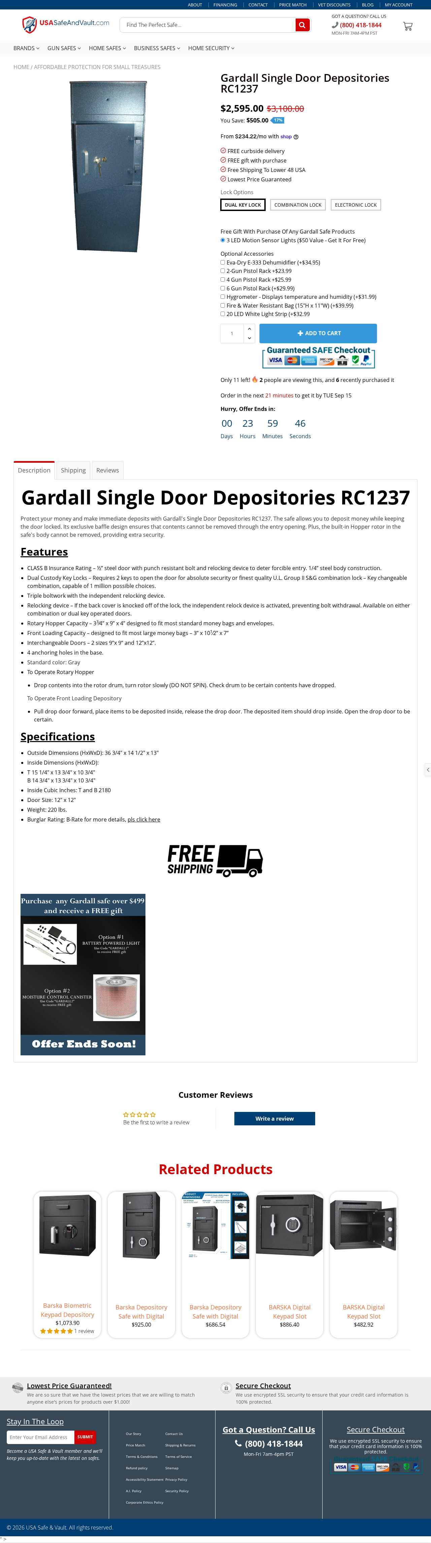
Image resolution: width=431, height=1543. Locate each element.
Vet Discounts (334, 5)
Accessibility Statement (145, 1479)
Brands (24, 48)
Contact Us (174, 1433)
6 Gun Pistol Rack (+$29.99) (261, 288)
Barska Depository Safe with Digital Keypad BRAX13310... (215, 1312)
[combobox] (215, 25)
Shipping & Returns (180, 1445)
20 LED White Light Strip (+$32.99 (268, 314)
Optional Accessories (247, 253)
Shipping (73, 470)
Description (34, 470)
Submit (85, 1437)
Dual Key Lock (243, 205)
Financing (225, 5)
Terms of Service (178, 1456)
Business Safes (155, 48)
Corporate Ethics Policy (144, 1502)
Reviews (107, 470)
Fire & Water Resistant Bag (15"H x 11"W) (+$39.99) (290, 305)
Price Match (293, 5)
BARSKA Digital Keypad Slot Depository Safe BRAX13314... (363, 1312)
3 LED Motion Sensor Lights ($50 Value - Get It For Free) (296, 240)
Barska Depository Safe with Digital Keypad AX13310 (141, 1312)
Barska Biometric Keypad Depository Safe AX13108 (67, 1310)
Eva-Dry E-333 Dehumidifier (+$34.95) (273, 262)
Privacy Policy (176, 1479)
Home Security (209, 48)
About (195, 5)
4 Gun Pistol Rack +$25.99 (259, 279)
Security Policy (177, 1490)
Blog (367, 5)
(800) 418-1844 (360, 25)
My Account (398, 5)
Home (21, 67)
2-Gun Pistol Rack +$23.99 (259, 271)
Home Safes (106, 48)
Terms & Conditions (142, 1456)
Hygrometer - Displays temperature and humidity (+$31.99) (301, 297)
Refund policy (136, 1468)
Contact (258, 5)
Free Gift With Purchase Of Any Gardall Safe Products (288, 231)
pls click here (144, 819)
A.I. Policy (133, 1490)
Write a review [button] (275, 1118)
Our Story (133, 1433)
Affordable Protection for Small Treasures (97, 67)
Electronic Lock (356, 205)
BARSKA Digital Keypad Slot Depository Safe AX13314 (289, 1312)
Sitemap (171, 1468)
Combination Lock (298, 205)
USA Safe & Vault (46, 1527)
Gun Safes (62, 48)
